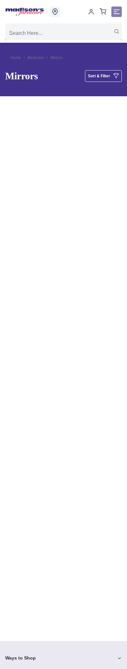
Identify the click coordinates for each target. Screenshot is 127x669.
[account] (91, 11)
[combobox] (63, 33)
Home (15, 57)
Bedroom (36, 57)
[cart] (103, 12)
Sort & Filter (99, 76)
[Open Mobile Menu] (116, 12)
